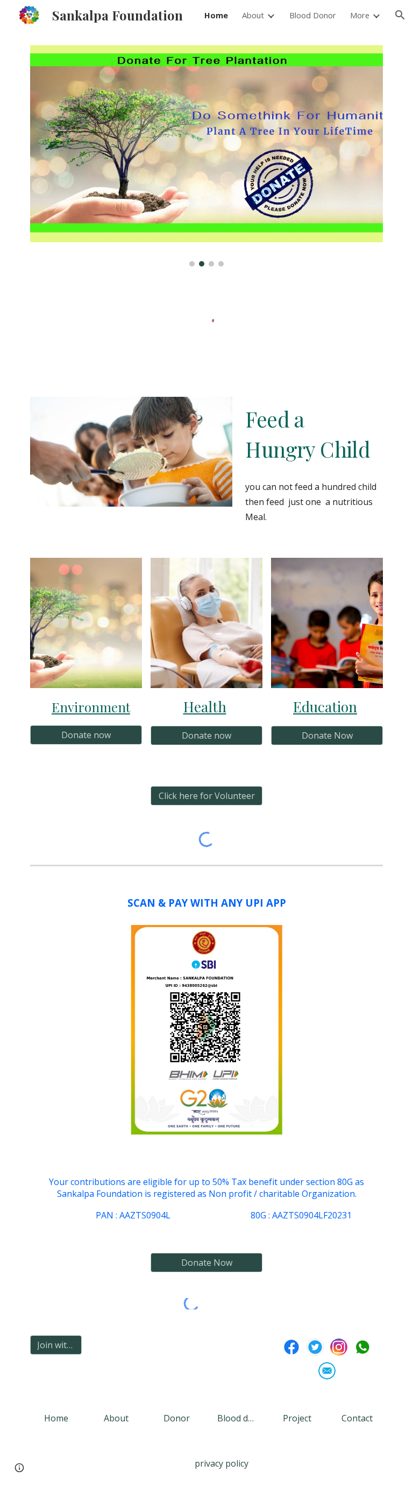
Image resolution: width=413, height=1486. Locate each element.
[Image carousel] (206, 156)
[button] (400, 15)
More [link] (359, 15)
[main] (311, 434)
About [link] (253, 15)
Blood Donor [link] (312, 15)
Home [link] (216, 15)
